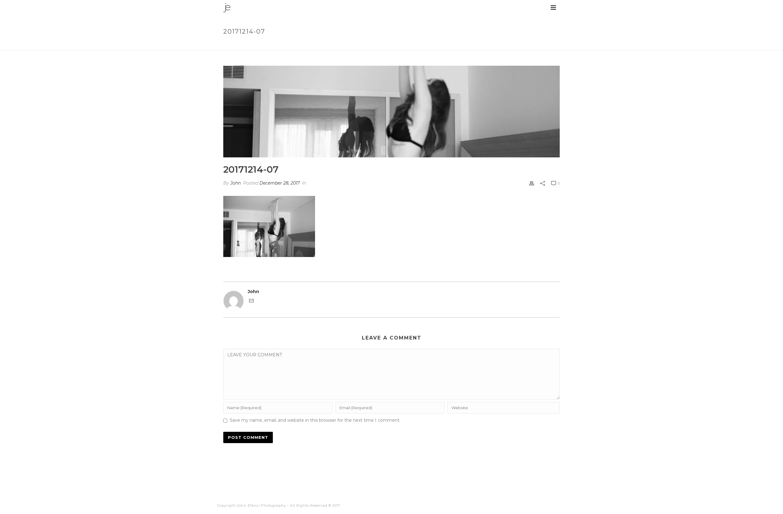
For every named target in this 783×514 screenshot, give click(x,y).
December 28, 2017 (279, 183)
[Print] (531, 183)
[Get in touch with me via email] (251, 301)
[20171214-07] (391, 111)
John (235, 183)
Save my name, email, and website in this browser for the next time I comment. (315, 420)
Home (507, 44)
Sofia (523, 44)
